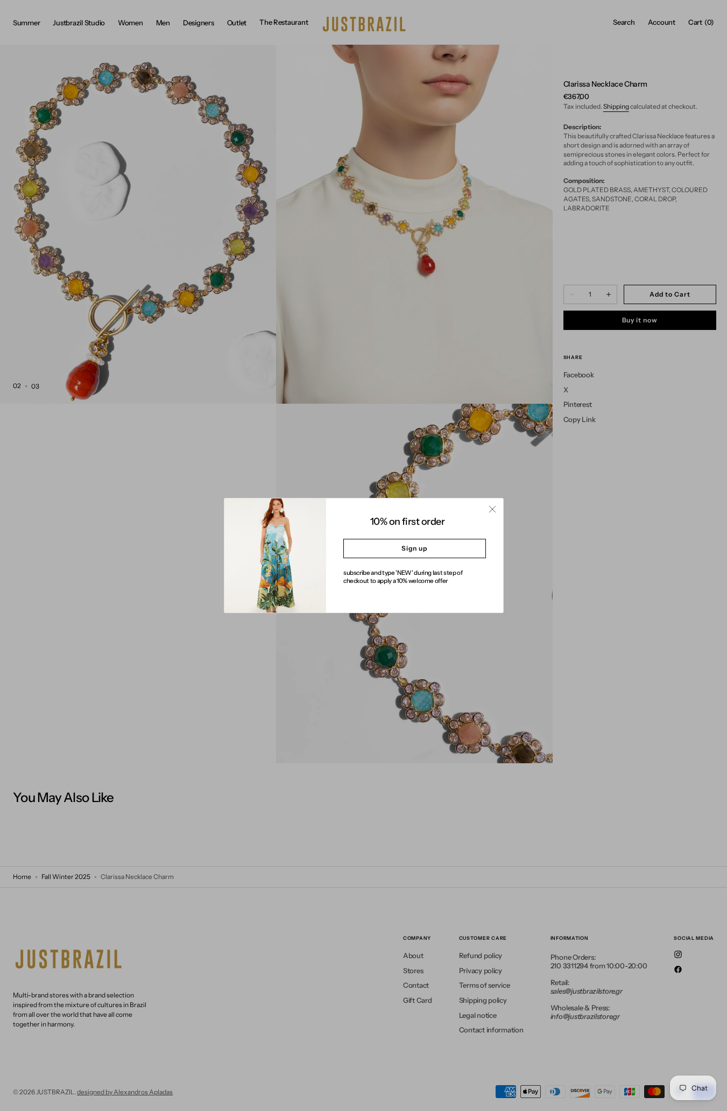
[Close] (492, 509)
